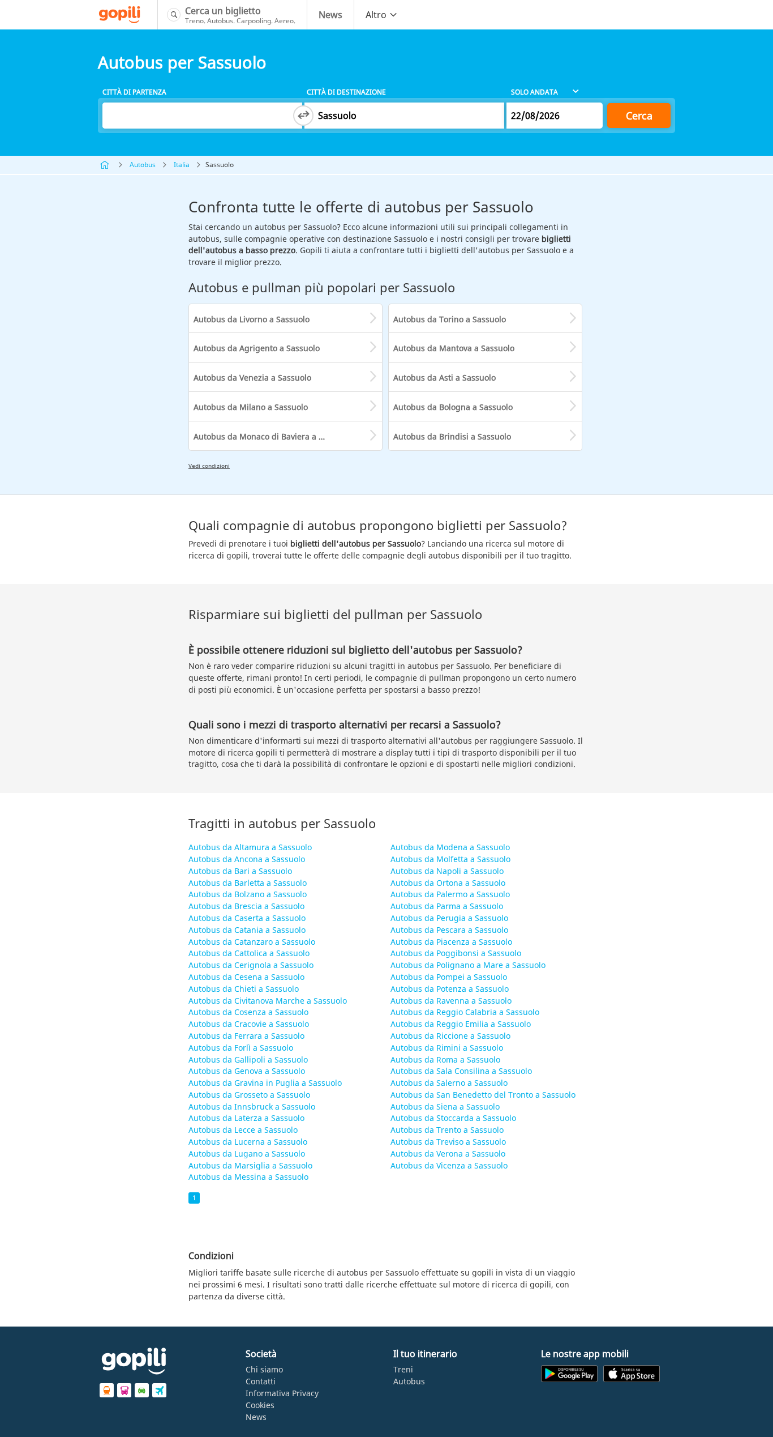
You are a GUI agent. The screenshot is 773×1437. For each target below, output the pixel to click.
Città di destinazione (346, 92)
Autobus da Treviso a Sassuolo (448, 1141)
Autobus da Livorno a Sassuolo (252, 319)
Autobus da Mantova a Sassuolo (453, 348)
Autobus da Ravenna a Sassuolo (451, 1000)
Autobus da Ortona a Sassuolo (447, 882)
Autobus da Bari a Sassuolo (240, 870)
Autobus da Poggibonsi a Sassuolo (455, 953)
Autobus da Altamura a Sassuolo (250, 847)
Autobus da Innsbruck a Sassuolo (251, 1106)
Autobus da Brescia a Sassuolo (246, 906)
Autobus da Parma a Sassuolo (446, 906)
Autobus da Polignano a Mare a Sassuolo (468, 965)
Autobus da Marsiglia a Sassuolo (250, 1165)
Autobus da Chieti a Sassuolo (243, 988)
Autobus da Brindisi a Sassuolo (452, 436)
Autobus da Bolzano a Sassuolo (247, 894)
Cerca (639, 115)
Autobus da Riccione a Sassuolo (450, 1035)
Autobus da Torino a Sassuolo (449, 319)
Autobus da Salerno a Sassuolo (449, 1082)
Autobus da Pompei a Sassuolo (448, 976)
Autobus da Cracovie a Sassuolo (248, 1023)
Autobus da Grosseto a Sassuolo (249, 1094)
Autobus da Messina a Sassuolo (248, 1176)
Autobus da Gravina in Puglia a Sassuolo (265, 1082)
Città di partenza (134, 92)
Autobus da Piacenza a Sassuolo (451, 941)
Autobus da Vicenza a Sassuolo (449, 1165)
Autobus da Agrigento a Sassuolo (257, 348)
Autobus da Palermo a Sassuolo (450, 894)
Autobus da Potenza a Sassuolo (449, 988)
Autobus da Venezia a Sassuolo (252, 377)
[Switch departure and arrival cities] (303, 115)
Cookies (260, 1405)
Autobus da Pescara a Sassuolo (449, 929)
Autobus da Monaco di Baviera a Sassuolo (273, 436)
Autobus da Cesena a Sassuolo (246, 976)
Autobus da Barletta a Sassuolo (247, 882)
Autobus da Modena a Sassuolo (450, 847)
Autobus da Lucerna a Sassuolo (247, 1141)
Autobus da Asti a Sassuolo (444, 377)
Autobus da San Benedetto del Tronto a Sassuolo (483, 1094)
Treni (403, 1369)
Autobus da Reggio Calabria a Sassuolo (464, 1012)
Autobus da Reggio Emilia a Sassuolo (460, 1023)
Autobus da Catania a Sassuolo (247, 929)
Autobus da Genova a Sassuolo (246, 1070)
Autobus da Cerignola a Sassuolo (251, 965)
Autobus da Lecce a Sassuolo (243, 1129)
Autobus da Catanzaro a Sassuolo (251, 941)
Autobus (143, 164)
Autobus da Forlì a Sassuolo (240, 1047)
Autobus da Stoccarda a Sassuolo (453, 1117)
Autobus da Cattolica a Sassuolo (249, 953)
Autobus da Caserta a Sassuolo (247, 917)
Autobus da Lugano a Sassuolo (246, 1153)
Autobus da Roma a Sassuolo (445, 1059)
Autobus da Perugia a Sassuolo (449, 917)
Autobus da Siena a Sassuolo (445, 1106)
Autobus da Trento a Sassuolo (447, 1129)
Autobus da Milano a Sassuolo (251, 407)
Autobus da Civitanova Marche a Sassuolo (267, 1000)
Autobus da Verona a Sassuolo (447, 1153)
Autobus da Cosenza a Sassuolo (248, 1012)
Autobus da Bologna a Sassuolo (453, 407)
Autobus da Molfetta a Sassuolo (450, 859)
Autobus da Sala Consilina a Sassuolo (461, 1070)
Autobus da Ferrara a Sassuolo (246, 1035)
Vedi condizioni (209, 466)
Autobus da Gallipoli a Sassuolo (248, 1059)
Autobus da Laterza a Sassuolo (246, 1117)
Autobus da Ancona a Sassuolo (246, 859)
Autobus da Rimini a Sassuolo (446, 1047)
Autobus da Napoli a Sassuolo (447, 870)
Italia (182, 164)
